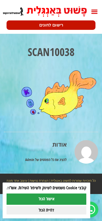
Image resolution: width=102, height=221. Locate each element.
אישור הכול (46, 199)
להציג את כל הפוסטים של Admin (46, 160)
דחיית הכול (46, 210)
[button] (94, 12)
